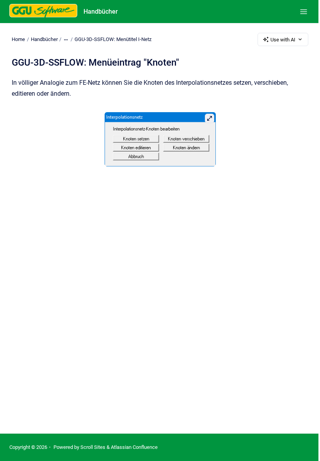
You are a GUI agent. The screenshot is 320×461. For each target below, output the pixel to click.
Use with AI (282, 40)
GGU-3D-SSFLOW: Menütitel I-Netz (113, 39)
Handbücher (101, 11)
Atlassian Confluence (134, 447)
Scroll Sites (92, 447)
